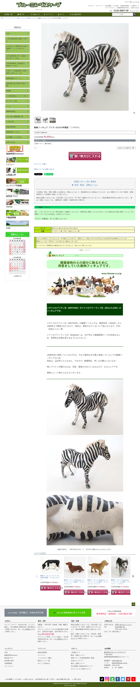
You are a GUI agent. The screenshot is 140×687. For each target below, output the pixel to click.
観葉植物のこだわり (13, 132)
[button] (36, 576)
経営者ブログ (9, 658)
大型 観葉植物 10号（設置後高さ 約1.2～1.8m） (16, 57)
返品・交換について (78, 663)
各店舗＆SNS (9, 661)
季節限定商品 (10, 111)
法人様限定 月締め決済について (82, 666)
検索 (134, 14)
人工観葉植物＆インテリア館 (16, 96)
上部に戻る (77, 679)
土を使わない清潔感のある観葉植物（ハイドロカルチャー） (16, 48)
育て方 (21, 14)
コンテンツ (8, 648)
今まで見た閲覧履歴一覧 (14, 116)
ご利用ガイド (135, 6)
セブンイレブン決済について (81, 669)
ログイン (91, 6)
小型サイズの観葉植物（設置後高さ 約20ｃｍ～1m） (16, 72)
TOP (7, 33)
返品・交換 (75, 621)
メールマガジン (110, 8)
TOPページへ (4, 18)
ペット (8, 106)
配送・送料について (78, 655)
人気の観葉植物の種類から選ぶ (16, 40)
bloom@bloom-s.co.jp (119, 663)
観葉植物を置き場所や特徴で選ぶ (16, 84)
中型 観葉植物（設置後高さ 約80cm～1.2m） (15, 64)
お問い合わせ (135, 8)
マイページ (100, 6)
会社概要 (108, 648)
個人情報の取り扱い (64, 679)
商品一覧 (9, 14)
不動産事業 (8, 663)
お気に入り (36, 14)
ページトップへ (133, 604)
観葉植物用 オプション (14, 78)
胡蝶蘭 (8, 91)
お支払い (8, 621)
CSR (6, 652)
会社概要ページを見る (112, 6)
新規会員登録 (125, 6)
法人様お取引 (76, 14)
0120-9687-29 (120, 627)
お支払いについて (77, 661)
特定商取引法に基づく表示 (45, 679)
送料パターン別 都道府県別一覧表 (82, 658)
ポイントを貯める (44, 663)
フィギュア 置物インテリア (28, 18)
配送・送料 (42, 621)
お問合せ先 (108, 621)
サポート (74, 648)
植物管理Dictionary (123, 8)
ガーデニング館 (14, 18)
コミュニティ (9, 666)
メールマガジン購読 (44, 658)
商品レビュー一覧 (44, 661)
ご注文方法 (10, 122)
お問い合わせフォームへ (123, 625)
